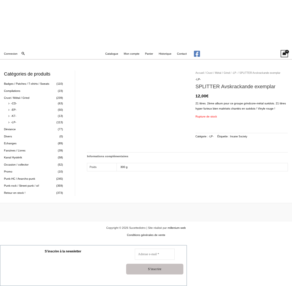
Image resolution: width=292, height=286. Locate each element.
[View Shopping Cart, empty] (284, 53)
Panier (149, 53)
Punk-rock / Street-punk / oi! (21, 185)
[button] (23, 53)
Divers (8, 136)
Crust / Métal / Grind (16, 97)
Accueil (199, 72)
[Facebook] (196, 53)
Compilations (12, 90)
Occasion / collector (16, 164)
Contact (182, 53)
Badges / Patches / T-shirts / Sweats (26, 83)
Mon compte (131, 53)
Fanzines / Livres (14, 150)
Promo (8, 171)
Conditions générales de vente (146, 235)
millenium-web (177, 227)
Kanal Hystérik (13, 157)
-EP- (13, 109)
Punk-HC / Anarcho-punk (19, 178)
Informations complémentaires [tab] (107, 156)
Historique (165, 53)
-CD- (14, 103)
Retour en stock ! (14, 192)
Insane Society (238, 136)
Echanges (10, 143)
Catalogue (111, 53)
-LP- (13, 122)
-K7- (13, 115)
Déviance (10, 129)
